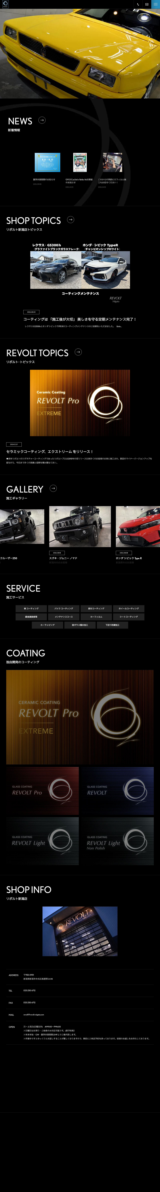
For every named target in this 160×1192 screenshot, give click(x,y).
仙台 (118, 1136)
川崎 (131, 1152)
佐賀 (131, 1176)
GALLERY (96, 1126)
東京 (131, 1148)
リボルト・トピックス (72, 1179)
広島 (118, 1172)
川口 (131, 1144)
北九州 (144, 1176)
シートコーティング (129, 617)
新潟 (143, 1136)
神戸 (118, 1168)
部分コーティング (96, 608)
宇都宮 (132, 1140)
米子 (143, 1168)
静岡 (118, 1160)
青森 (131, 1132)
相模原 (144, 1152)
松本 (143, 1156)
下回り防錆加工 (113, 625)
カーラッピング (47, 625)
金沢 (131, 1160)
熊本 (118, 1180)
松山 (118, 1176)
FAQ (93, 1145)
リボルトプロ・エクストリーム (75, 1138)
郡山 (131, 1136)
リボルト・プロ (70, 1142)
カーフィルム (96, 617)
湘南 (118, 1156)
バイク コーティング (63, 608)
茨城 (143, 1140)
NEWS (94, 1155)
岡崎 (143, 1160)
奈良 (131, 1164)
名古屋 (119, 1164)
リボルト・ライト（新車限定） (75, 1157)
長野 (131, 1156)
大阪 (143, 1164)
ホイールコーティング (129, 608)
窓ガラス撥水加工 (80, 625)
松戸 (118, 1148)
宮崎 (131, 1180)
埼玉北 (119, 1144)
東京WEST (120, 1152)
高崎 (118, 1140)
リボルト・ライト (71, 1152)
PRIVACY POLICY (101, 1174)
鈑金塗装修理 (31, 617)
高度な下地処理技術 (72, 1133)
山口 (131, 1172)
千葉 (143, 1144)
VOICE (94, 1136)
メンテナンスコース (64, 617)
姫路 (131, 1168)
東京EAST (145, 1148)
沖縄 (143, 1180)
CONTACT (97, 1164)
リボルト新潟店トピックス (74, 1174)
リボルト (68, 1147)
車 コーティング (31, 608)
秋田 (143, 1132)
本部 (118, 1132)
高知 (143, 1172)
